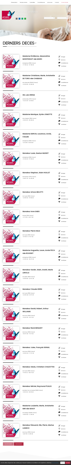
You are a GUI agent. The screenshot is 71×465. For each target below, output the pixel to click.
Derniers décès (23, 2)
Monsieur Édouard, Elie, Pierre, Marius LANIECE (38, 426)
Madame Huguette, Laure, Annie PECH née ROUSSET (39, 251)
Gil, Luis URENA (29, 95)
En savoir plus (55, 462)
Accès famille (64, 2)
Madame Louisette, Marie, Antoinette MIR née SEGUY (38, 407)
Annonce (63, 60)
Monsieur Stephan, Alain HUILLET (36, 172)
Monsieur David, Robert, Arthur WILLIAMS (35, 310)
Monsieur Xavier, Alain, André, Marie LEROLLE (38, 271)
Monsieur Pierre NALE (31, 231)
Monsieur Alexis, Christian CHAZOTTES (38, 367)
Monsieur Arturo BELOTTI (33, 192)
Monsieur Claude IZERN (32, 289)
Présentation (14, 2)
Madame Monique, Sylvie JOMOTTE (37, 114)
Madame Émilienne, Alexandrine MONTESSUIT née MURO (36, 57)
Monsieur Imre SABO (31, 211)
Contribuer (63, 66)
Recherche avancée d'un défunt (50, 20)
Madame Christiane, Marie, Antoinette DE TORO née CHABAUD (39, 77)
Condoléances (41, 2)
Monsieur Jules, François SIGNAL (36, 347)
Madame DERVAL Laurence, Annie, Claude (37, 135)
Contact (57, 2)
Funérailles (32, 2)
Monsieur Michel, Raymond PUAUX (37, 386)
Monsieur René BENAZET (33, 328)
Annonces (49, 2)
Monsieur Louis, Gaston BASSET (36, 153)
